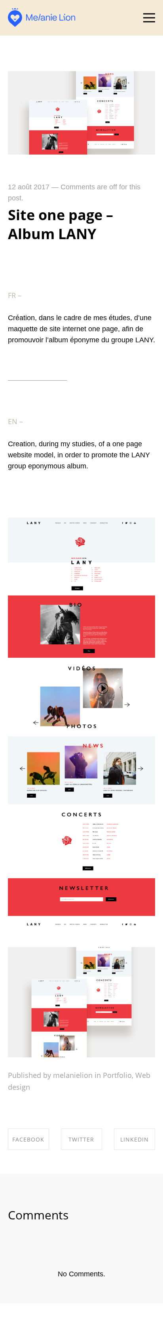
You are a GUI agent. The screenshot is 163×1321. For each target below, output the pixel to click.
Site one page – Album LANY (60, 224)
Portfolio (117, 1075)
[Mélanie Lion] (41, 17)
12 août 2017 (28, 187)
